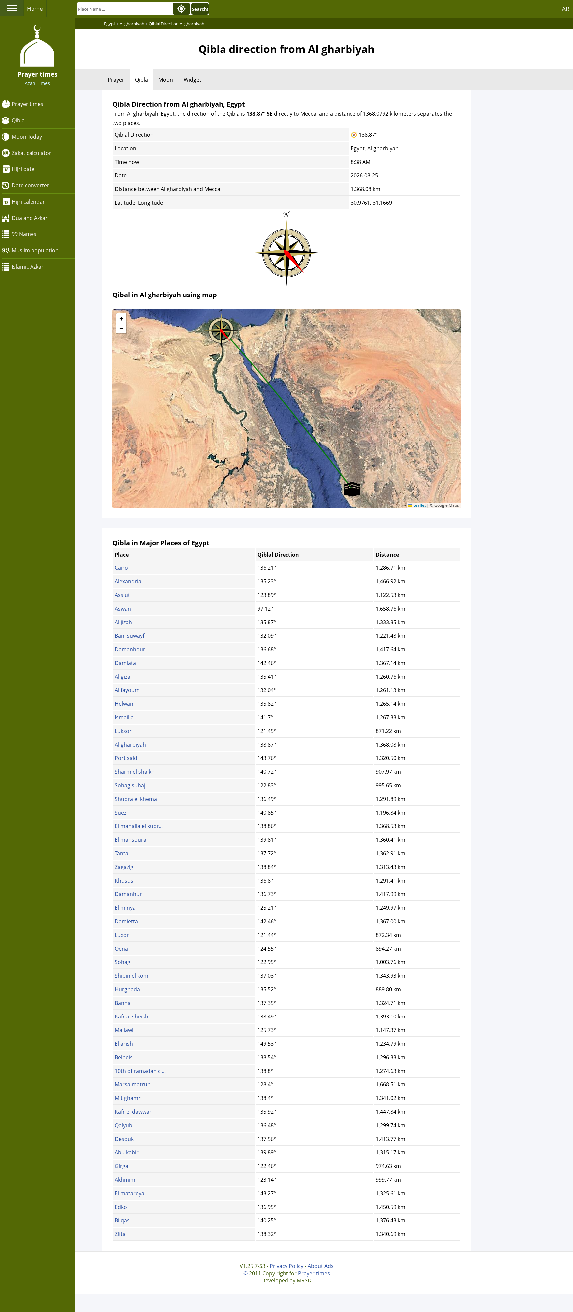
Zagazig (124, 867)
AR (565, 8)
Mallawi (124, 1030)
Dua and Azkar (30, 218)
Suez (120, 812)
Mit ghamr (128, 1098)
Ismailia (124, 717)
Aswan (123, 608)
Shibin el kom (131, 975)
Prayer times (27, 104)
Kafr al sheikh (131, 1016)
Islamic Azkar (28, 266)
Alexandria (128, 581)
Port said (126, 758)
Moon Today (27, 136)
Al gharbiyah (130, 744)
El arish (124, 1043)
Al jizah (123, 622)
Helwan (124, 703)
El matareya (129, 1193)
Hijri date (23, 169)
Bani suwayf (129, 635)
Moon (166, 79)
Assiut (122, 595)
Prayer (116, 79)
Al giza (122, 676)
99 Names (24, 234)
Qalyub (123, 1125)
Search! (200, 9)
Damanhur (128, 894)
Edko (121, 1207)
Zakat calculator (31, 153)
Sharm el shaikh (135, 771)
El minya (125, 907)
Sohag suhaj (130, 785)
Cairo (121, 567)
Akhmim (125, 1179)
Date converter (30, 185)
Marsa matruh (133, 1084)
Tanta (121, 853)
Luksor (123, 731)
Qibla (18, 120)
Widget (192, 79)
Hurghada (127, 989)
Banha (123, 1003)
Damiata (125, 663)
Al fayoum (127, 690)
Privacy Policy (286, 1266)
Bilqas (122, 1220)
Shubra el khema (136, 799)
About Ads (321, 1266)
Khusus (124, 880)
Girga (121, 1166)
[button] (221, 328)
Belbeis (124, 1057)
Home (35, 8)
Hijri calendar (28, 201)
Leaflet (419, 505)
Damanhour (130, 649)
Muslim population (35, 250)
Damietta (126, 921)
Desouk (124, 1139)
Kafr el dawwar (133, 1111)
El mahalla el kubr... (139, 826)
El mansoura (130, 839)
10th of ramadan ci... (140, 1071)
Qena (121, 948)
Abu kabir (127, 1152)
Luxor (122, 935)
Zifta (120, 1234)
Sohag (122, 962)
